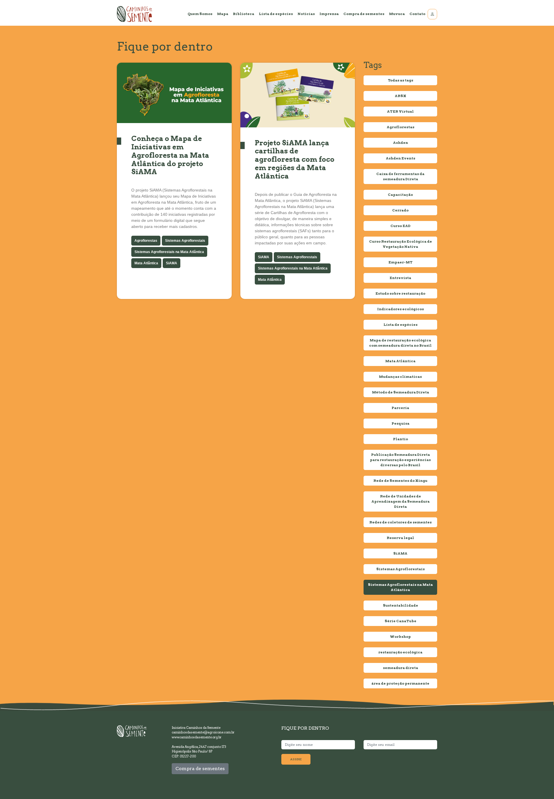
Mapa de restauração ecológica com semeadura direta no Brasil (400, 343)
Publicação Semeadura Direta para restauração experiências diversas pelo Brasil (400, 459)
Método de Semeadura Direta (400, 392)
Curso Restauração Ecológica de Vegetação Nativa (400, 244)
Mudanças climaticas (400, 376)
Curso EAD (400, 226)
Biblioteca (243, 14)
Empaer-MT (400, 262)
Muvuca (397, 14)
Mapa (222, 14)
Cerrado (400, 210)
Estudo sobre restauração (400, 293)
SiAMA (171, 263)
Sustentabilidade (400, 605)
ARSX (400, 96)
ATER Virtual (400, 111)
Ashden (400, 142)
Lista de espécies (276, 14)
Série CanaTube (400, 621)
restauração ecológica (400, 652)
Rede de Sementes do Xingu (400, 480)
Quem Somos (200, 14)
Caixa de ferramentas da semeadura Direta (400, 176)
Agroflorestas (145, 241)
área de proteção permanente (400, 683)
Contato (417, 14)
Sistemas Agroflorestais (185, 241)
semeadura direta (400, 668)
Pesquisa (400, 423)
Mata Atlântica (146, 263)
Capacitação (400, 194)
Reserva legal (400, 538)
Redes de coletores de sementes (400, 522)
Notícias (306, 14)
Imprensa (329, 14)
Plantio (400, 439)
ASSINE (296, 759)
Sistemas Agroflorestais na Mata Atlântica (169, 252)
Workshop (400, 636)
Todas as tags (400, 80)
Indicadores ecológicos (400, 309)
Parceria (400, 408)
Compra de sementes (363, 14)
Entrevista (400, 278)
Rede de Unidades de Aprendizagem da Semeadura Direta (400, 501)
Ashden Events (400, 158)
